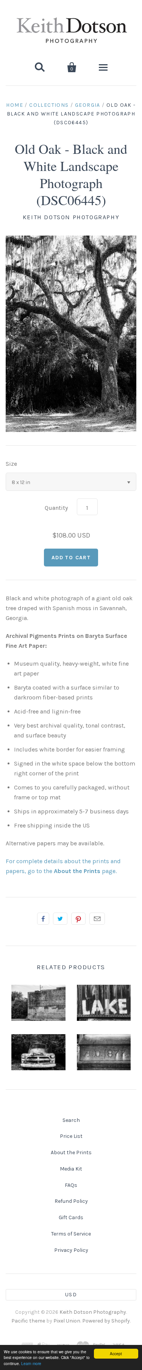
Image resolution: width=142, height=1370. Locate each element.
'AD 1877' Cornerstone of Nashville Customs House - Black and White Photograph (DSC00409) (103, 1073)
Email (97, 919)
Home (14, 105)
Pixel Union (66, 1321)
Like (43, 919)
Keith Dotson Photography (71, 217)
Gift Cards (71, 1217)
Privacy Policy (71, 1250)
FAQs (71, 1185)
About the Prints (71, 1152)
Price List (71, 1136)
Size (11, 463)
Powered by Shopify (106, 1321)
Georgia (87, 105)
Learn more (31, 1363)
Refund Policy (71, 1201)
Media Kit (71, 1169)
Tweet (60, 919)
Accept (116, 1353)
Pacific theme (28, 1321)
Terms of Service (71, 1234)
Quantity (56, 507)
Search (71, 1120)
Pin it (78, 919)
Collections (49, 105)
